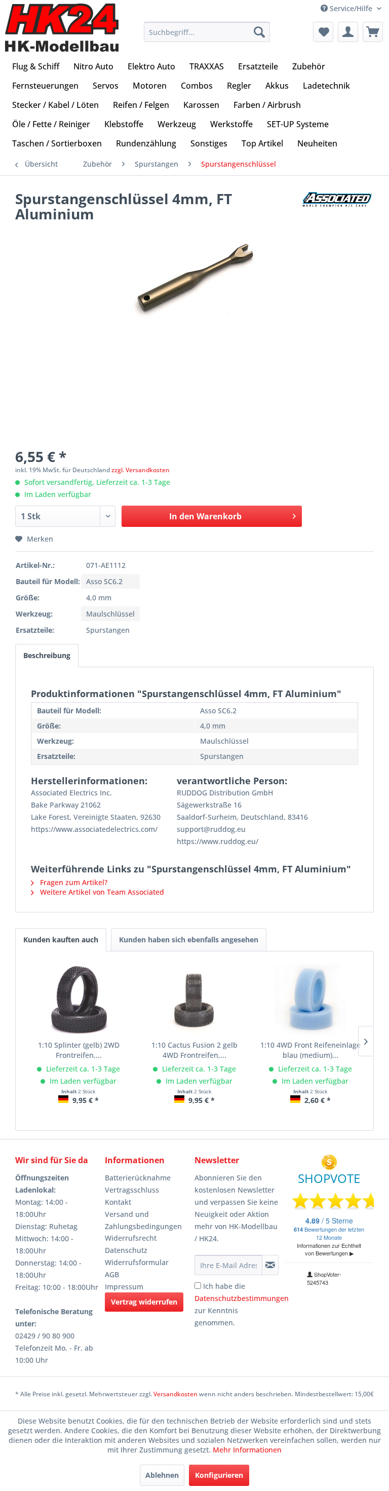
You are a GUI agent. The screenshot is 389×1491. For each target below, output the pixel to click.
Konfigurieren (219, 1475)
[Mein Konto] (348, 32)
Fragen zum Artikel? (72, 882)
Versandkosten (175, 1394)
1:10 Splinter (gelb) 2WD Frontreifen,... (79, 1050)
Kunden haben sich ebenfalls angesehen (188, 939)
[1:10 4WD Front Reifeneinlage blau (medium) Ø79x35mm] (310, 999)
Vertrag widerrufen (144, 1302)
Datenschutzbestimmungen (241, 1298)
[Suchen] (259, 32)
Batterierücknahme (138, 1177)
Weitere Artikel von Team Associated (101, 892)
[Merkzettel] (323, 32)
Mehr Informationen (247, 1450)
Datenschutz (126, 1250)
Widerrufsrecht (131, 1238)
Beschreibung (46, 655)
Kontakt (118, 1202)
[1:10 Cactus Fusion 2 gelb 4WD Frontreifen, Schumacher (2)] (194, 999)
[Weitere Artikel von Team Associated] (338, 208)
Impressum (124, 1286)
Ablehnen (162, 1475)
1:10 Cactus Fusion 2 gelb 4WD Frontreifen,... (194, 1050)
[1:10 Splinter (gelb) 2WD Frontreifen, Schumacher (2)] (78, 999)
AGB (112, 1274)
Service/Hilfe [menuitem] (351, 8)
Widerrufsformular (137, 1262)
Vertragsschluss (132, 1190)
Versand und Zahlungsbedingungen (143, 1220)
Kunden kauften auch (60, 939)
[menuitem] (207, 32)
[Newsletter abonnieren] (270, 1265)
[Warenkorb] (373, 32)
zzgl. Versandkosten (140, 470)
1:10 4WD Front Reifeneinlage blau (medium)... (310, 1050)
